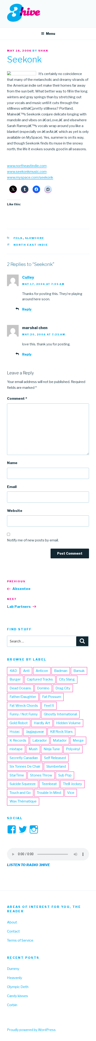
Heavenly (14, 978)
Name (12, 463)
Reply (26, 309)
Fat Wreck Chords (24, 706)
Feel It (49, 706)
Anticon (42, 671)
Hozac (15, 732)
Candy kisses (17, 996)
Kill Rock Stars (61, 732)
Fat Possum (51, 697)
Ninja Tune (52, 749)
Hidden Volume (68, 723)
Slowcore (35, 238)
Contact (13, 931)
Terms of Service (20, 940)
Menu (50, 34)
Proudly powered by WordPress (31, 1030)
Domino (43, 688)
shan (43, 50)
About (12, 922)
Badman (60, 671)
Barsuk (79, 671)
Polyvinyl (73, 749)
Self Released (55, 758)
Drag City (62, 688)
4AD (13, 671)
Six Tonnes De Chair (25, 766)
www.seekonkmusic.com (27, 172)
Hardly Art (42, 723)
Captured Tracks (40, 679)
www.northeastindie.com (27, 166)
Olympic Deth (17, 987)
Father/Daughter (23, 697)
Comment (17, 398)
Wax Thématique (23, 801)
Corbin (12, 1005)
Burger (15, 679)
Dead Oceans (20, 688)
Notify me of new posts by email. (33, 540)
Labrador (39, 740)
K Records (18, 740)
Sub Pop (65, 775)
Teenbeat (49, 784)
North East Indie (31, 244)
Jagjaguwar (35, 732)
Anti (26, 671)
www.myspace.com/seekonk (30, 177)
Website (14, 511)
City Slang (67, 679)
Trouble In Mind (49, 793)
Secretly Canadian (24, 758)
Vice (70, 793)
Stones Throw (41, 775)
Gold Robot (19, 723)
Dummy (13, 969)
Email (12, 487)
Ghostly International (60, 714)
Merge (78, 740)
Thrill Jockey (72, 784)
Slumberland (56, 766)
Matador (60, 740)
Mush (33, 749)
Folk (18, 238)
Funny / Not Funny (24, 714)
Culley (28, 277)
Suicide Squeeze (23, 784)
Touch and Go (20, 793)
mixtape (16, 749)
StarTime (17, 775)
